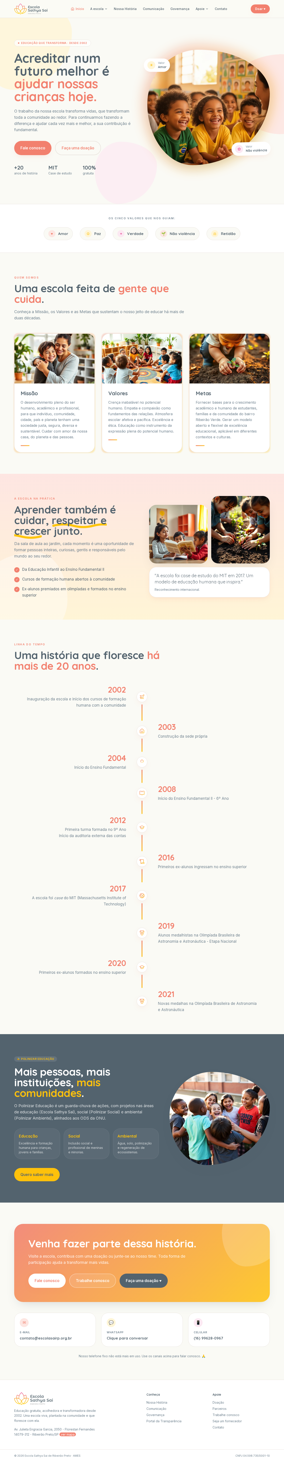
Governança (179, 9)
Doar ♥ (260, 9)
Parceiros (220, 1409)
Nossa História (125, 9)
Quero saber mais (36, 1174)
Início (80, 9)
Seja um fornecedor (227, 1421)
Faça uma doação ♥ (144, 1280)
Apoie (200, 9)
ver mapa (68, 1434)
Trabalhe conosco (92, 1280)
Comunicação (153, 9)
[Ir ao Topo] (273, 1451)
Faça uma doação (78, 148)
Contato (221, 9)
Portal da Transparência (163, 1421)
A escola (97, 9)
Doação (218, 1402)
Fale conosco (32, 148)
